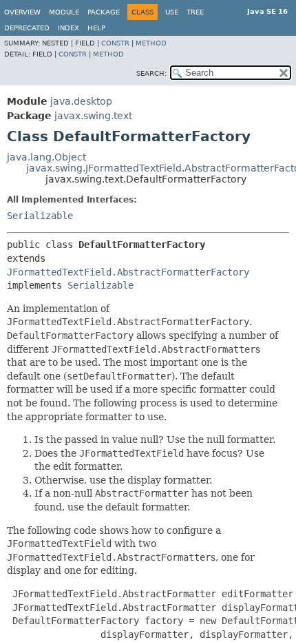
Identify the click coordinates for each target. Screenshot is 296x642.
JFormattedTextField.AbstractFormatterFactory (128, 272)
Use (171, 12)
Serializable (40, 215)
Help (96, 28)
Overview (22, 12)
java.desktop (81, 101)
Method (151, 43)
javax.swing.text (93, 115)
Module (64, 12)
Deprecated (27, 28)
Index (68, 28)
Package (103, 12)
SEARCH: (151, 73)
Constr (115, 43)
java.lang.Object (46, 157)
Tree (195, 12)
